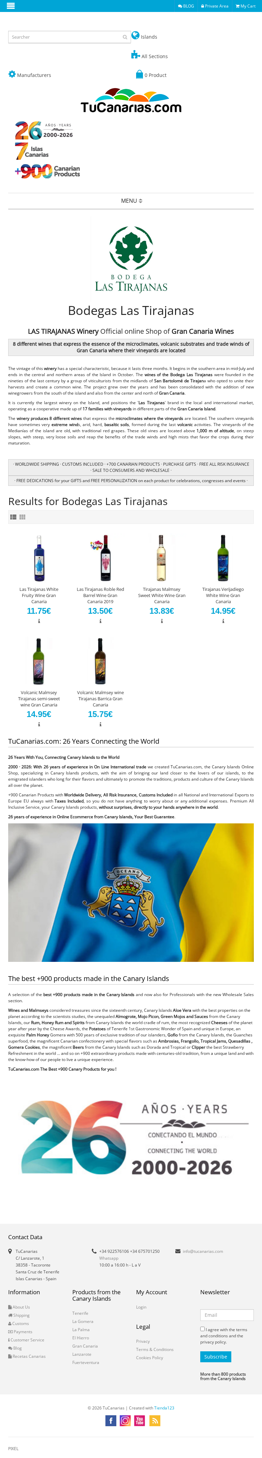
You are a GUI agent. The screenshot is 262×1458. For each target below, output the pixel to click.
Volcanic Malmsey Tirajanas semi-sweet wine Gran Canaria (39, 698)
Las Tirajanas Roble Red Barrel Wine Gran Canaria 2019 (100, 595)
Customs (20, 1323)
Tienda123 (164, 1408)
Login (141, 1307)
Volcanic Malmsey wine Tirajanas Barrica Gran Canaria (100, 698)
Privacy (143, 1341)
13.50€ (100, 610)
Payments (22, 1332)
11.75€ (39, 610)
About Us (21, 1307)
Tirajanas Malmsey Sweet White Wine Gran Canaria (162, 595)
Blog (17, 1348)
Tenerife (80, 1313)
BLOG (188, 6)
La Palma (81, 1330)
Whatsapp (108, 1258)
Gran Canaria (85, 1346)
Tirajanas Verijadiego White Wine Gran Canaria (223, 595)
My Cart (247, 6)
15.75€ (100, 714)
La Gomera (82, 1321)
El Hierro (80, 1338)
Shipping (21, 1315)
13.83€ (161, 610)
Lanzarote (81, 1354)
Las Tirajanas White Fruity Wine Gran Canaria (38, 595)
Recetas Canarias (29, 1356)
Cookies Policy (149, 1358)
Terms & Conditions (155, 1349)
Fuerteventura (85, 1362)
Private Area (216, 6)
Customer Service (27, 1340)
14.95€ (223, 610)
